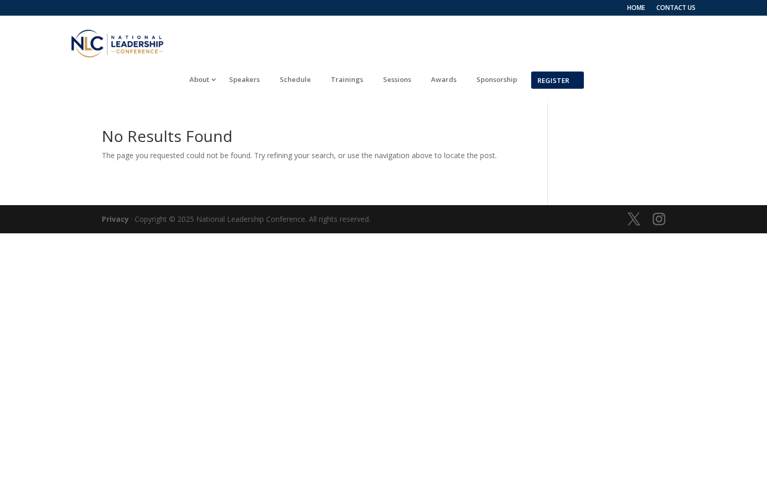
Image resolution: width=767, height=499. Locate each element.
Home (636, 8)
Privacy (115, 219)
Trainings (347, 80)
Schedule (295, 80)
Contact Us (676, 8)
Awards (444, 80)
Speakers (244, 80)
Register (553, 79)
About (199, 80)
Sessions (397, 80)
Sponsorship (496, 80)
